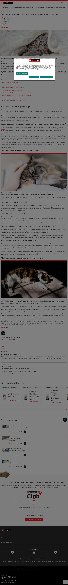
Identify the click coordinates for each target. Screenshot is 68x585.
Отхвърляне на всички (34, 76)
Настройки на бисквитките (22, 73)
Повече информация (41, 69)
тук (33, 68)
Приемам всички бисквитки (46, 76)
